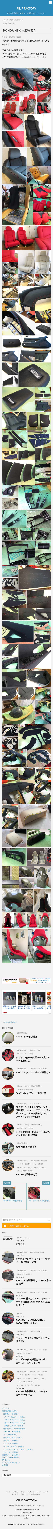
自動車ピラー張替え (11, 1440)
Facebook (30, 1492)
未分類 (5, 1465)
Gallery (15, 1492)
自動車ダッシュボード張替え (14, 1429)
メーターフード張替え (11, 1432)
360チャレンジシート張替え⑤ (31, 1093)
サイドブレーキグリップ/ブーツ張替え (18, 1449)
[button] (17, 79)
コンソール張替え (10, 1435)
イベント (6, 1408)
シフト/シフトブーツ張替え (13, 1446)
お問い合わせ (35, 1494)
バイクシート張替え (11, 1457)
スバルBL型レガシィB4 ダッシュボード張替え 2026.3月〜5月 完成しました (33, 1301)
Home (8, 1492)
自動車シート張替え (11, 1414)
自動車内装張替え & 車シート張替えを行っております (26, 1505)
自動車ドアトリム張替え (12, 1437)
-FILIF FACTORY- (26, 8)
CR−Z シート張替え (26, 1036)
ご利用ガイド (23, 1494)
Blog (22, 1492)
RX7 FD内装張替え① (26, 1174)
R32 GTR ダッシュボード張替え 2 (33, 1072)
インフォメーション (11, 1463)
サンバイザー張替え (11, 1443)
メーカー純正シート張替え (14, 1417)
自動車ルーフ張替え (11, 1455)
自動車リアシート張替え (13, 1426)
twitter (39, 1492)
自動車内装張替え (10, 1022)
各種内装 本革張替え (26, 1147)
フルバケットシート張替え (14, 1420)
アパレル (6, 1460)
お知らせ (20, 1244)
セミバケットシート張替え (14, 1423)
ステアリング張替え (11, 1452)
